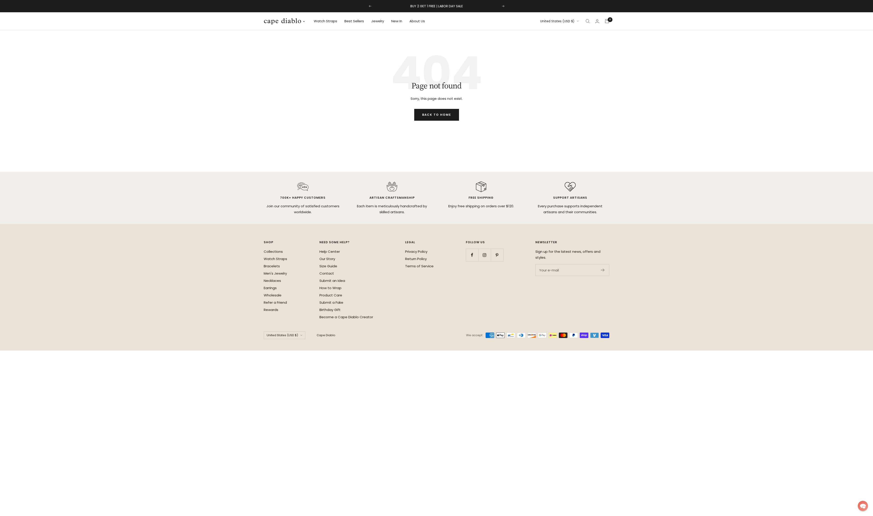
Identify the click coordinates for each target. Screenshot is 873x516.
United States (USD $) (557, 21)
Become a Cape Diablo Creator (346, 317)
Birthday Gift (330, 309)
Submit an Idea (332, 280)
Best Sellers (354, 21)
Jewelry (377, 21)
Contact (326, 273)
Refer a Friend (275, 302)
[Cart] (607, 21)
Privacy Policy (416, 251)
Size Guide (328, 266)
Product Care (330, 295)
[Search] (588, 21)
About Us (417, 21)
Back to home (436, 115)
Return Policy (416, 258)
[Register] (603, 270)
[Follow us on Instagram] (484, 255)
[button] (863, 506)
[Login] (597, 21)
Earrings (270, 288)
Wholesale (272, 295)
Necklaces (272, 280)
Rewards (271, 309)
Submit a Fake (331, 302)
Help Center (329, 251)
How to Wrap (330, 288)
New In (396, 21)
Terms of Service (419, 266)
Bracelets (272, 266)
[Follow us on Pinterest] (497, 255)
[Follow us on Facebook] (472, 255)
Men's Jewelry (275, 273)
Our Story (327, 258)
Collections (273, 251)
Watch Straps (325, 21)
